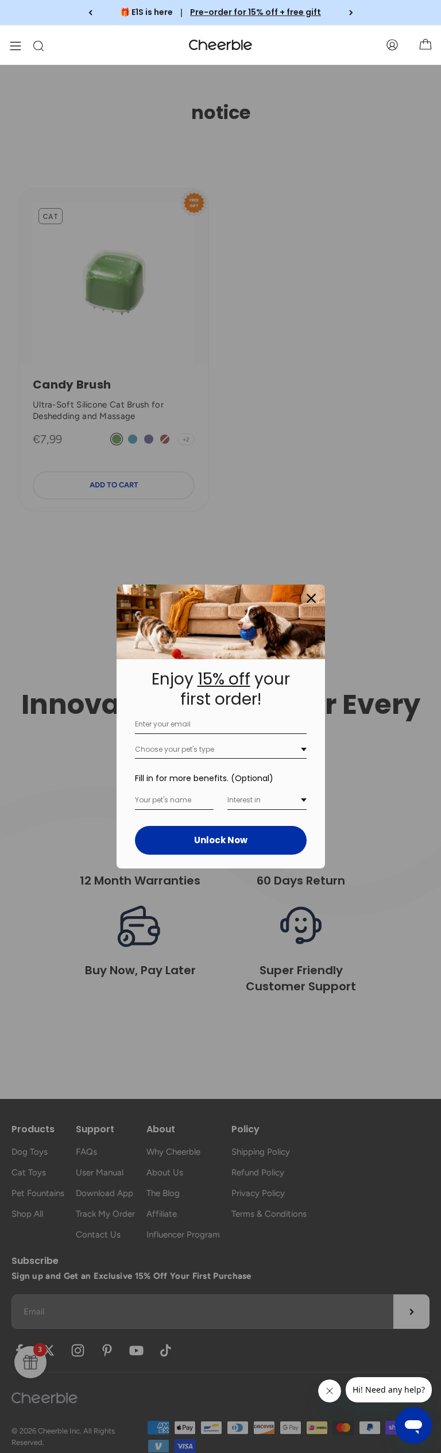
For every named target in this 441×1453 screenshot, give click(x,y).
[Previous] (90, 13)
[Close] (311, 598)
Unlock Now (220, 840)
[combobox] (221, 750)
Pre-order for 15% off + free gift (255, 12)
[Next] (351, 13)
